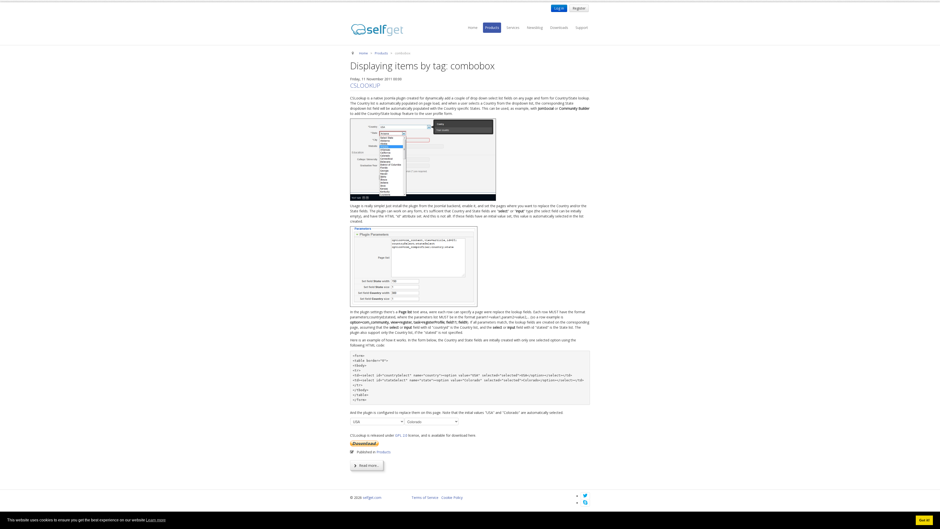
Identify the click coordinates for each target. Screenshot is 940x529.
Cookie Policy (452, 497)
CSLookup (365, 85)
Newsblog (535, 27)
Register (579, 8)
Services (512, 27)
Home (473, 27)
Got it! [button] (924, 520)
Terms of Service (424, 497)
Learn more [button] (156, 520)
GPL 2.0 (401, 435)
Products (492, 27)
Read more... (368, 465)
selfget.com (372, 497)
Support (582, 27)
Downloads (559, 27)
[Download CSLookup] (364, 443)
